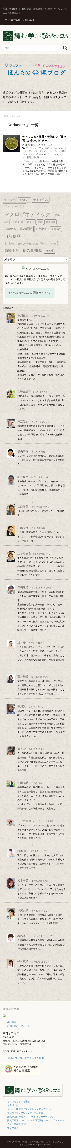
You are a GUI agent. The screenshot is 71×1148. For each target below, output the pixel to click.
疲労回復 (50, 222)
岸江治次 (33, 421)
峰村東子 (33, 961)
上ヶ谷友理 (35, 553)
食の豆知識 (32, 250)
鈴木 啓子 (32, 850)
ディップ (32, 151)
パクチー (30, 154)
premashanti (57, 148)
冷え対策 (17, 222)
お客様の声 (12, 1105)
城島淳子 (35, 935)
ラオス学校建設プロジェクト (21, 1124)
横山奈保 (32, 451)
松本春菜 (33, 880)
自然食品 (12, 236)
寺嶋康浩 (34, 587)
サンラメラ (9, 200)
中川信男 (33, 315)
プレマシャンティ (34, 148)
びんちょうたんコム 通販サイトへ (29, 292)
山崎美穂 (32, 527)
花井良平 (34, 476)
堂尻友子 (33, 910)
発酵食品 (10, 229)
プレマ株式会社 (12, 20)
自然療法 (55, 229)
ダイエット (24, 200)
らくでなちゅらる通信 (18, 1101)
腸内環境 (26, 229)
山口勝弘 (34, 506)
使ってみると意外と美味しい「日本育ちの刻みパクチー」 (44, 138)
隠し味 (36, 157)
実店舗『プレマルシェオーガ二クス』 (26, 1113)
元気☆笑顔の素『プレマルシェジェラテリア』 (30, 1116)
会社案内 (11, 1022)
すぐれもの (46, 145)
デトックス (40, 199)
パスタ (56, 151)
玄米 (40, 222)
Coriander (41, 154)
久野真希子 (32, 391)
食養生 (49, 250)
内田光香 (31, 782)
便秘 (57, 215)
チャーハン (52, 154)
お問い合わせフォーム (18, 1026)
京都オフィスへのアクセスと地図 (26, 1058)
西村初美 (33, 676)
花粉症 (53, 244)
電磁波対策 (11, 250)
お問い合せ (28, 20)
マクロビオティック (27, 214)
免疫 (6, 222)
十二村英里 (35, 821)
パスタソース (45, 151)
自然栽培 (42, 229)
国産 (47, 148)
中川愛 (30, 706)
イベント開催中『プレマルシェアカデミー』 (29, 1109)
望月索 (31, 748)
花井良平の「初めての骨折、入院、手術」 (25, 243)
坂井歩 (31, 642)
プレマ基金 (12, 1128)
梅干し (30, 222)
